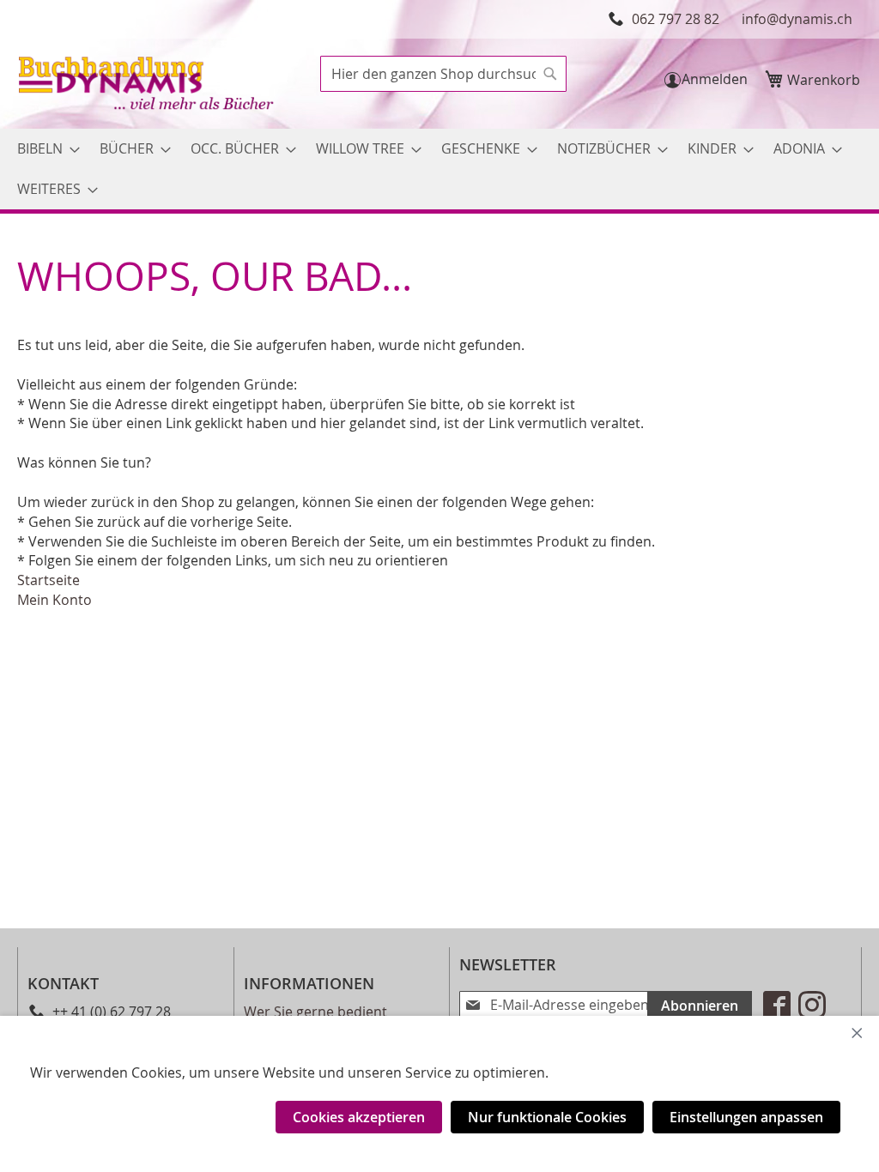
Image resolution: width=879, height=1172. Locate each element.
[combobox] (443, 74)
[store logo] (147, 85)
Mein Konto (54, 599)
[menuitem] (43, 149)
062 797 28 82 (675, 18)
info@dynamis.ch (797, 18)
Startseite (48, 580)
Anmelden (715, 78)
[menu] (439, 169)
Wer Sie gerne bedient (315, 1011)
